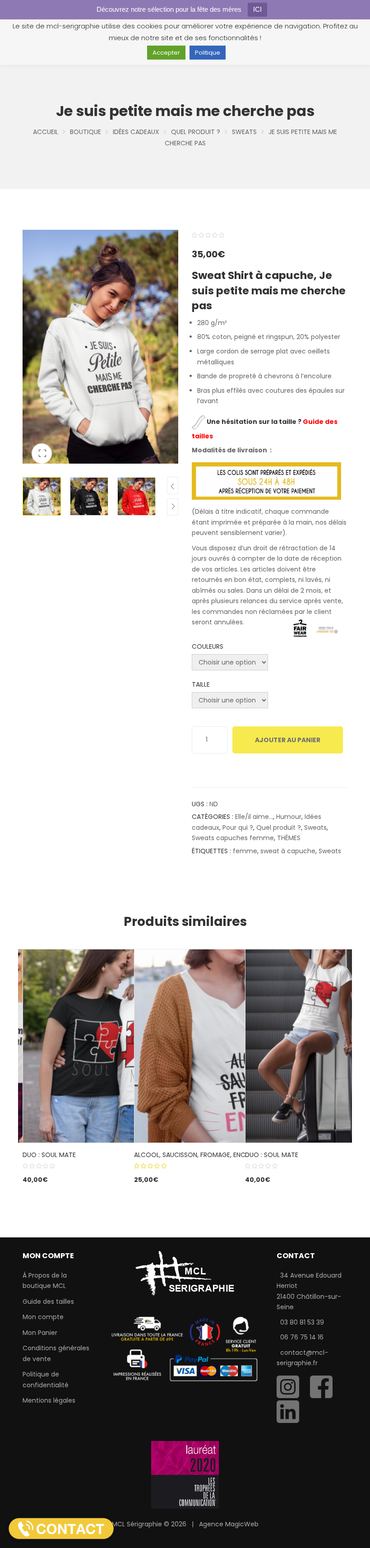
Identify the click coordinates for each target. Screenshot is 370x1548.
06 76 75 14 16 (302, 1337)
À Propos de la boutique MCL (45, 1281)
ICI (257, 9)
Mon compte (43, 1316)
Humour (288, 816)
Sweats (244, 131)
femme (245, 850)
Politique (207, 52)
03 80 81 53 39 (302, 1322)
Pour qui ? (237, 827)
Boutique (85, 131)
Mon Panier (40, 1332)
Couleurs (207, 646)
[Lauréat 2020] (185, 1474)
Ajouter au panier (287, 739)
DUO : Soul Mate (49, 1154)
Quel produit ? (195, 131)
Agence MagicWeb (229, 1524)
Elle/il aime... (254, 816)
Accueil (45, 131)
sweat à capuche (287, 850)
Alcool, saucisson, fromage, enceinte (197, 1154)
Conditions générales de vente (56, 1353)
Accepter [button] (166, 52)
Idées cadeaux (136, 131)
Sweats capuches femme (233, 837)
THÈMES (289, 837)
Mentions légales (49, 1400)
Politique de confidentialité (46, 1380)
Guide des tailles (48, 1301)
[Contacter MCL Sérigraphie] (61, 1528)
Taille (201, 684)
